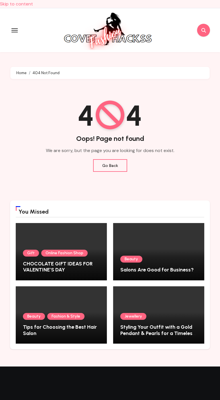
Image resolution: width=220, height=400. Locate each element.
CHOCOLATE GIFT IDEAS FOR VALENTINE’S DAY (58, 267)
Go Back (110, 165)
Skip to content (16, 4)
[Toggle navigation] (14, 30)
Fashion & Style (66, 316)
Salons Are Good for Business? (157, 270)
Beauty (131, 259)
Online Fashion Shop (64, 253)
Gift (31, 253)
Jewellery (133, 316)
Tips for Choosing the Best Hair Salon (60, 330)
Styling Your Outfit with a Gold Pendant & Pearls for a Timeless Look (157, 333)
